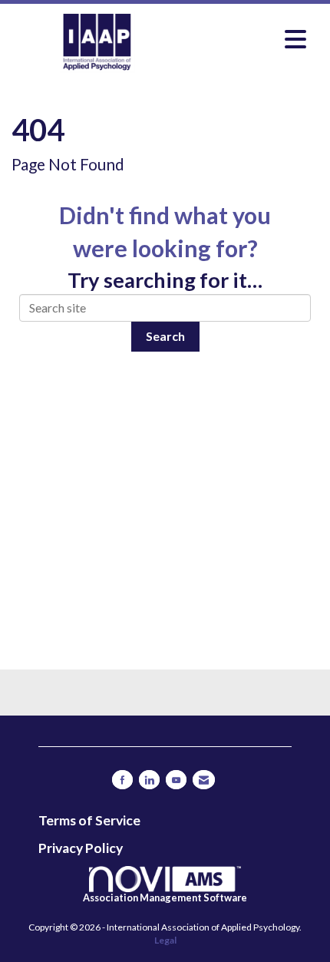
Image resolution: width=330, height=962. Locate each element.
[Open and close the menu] (248, 39)
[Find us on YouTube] (176, 779)
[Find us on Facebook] (122, 779)
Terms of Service (89, 820)
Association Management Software (165, 897)
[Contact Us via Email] (204, 779)
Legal (165, 940)
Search (165, 336)
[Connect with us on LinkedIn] (149, 779)
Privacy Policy (80, 848)
